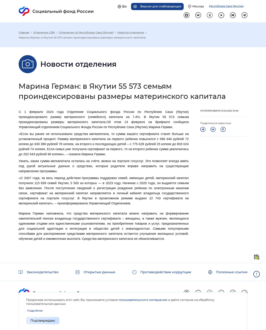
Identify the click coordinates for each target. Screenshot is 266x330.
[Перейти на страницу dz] (221, 15)
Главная (24, 32)
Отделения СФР (44, 32)
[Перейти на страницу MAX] (186, 15)
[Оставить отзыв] (257, 257)
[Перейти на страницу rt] (233, 15)
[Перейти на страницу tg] (244, 15)
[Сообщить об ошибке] (257, 274)
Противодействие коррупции (165, 272)
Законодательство (43, 272)
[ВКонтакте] (213, 129)
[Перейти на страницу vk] (198, 15)
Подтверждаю (42, 321)
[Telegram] (202, 129)
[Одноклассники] (223, 129)
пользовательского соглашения (143, 300)
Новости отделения (130, 32)
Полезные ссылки (231, 272)
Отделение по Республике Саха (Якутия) (86, 32)
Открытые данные (99, 272)
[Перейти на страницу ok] (210, 15)
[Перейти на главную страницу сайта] (56, 11)
